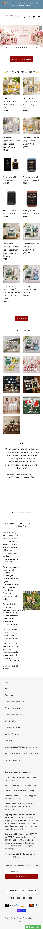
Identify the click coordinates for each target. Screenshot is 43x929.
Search (8, 688)
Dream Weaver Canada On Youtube (21, 747)
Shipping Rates (11, 721)
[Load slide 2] (18, 47)
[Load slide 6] (26, 47)
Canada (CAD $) (14, 891)
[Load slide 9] (31, 512)
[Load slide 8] (28, 512)
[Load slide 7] (26, 512)
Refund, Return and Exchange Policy (21, 753)
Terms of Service (12, 760)
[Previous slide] (6, 47)
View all (21, 319)
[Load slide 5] (24, 47)
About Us (9, 695)
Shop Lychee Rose (21, 59)
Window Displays (12, 708)
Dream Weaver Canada (20, 918)
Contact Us (33, 927)
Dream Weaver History (15, 701)
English (31, 891)
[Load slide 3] (20, 47)
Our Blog (9, 740)
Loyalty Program (12, 734)
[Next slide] (36, 47)
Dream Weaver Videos (15, 714)
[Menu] (39, 16)
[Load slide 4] (22, 47)
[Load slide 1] (16, 47)
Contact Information (14, 727)
